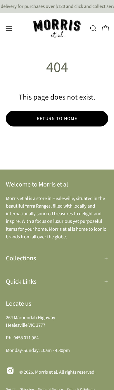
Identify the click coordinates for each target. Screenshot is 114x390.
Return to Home (57, 118)
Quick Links (21, 281)
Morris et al (46, 372)
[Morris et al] (57, 28)
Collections (21, 258)
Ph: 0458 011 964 (22, 337)
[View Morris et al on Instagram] (10, 370)
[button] (93, 28)
